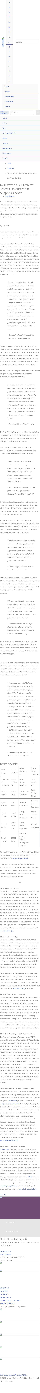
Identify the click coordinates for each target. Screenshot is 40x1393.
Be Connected (12, 1101)
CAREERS (4, 1291)
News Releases (10, 196)
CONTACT (4, 1294)
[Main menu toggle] (38, 112)
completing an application (8, 1186)
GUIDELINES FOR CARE (10, 1300)
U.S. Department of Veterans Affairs (13, 1375)
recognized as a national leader (10, 1104)
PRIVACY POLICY (7, 1303)
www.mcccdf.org (19, 988)
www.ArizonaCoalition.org (9, 1140)
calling (30, 1177)
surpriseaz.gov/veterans (20, 858)
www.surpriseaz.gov (6, 931)
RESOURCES (5, 1297)
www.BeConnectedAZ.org (27, 1189)
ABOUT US (4, 1288)
